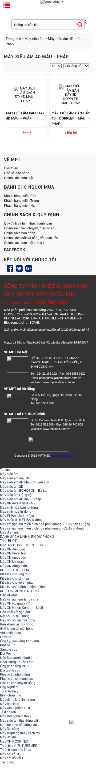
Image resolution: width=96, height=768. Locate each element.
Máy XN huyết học (13, 553)
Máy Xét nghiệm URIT (16, 708)
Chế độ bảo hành (16, 173)
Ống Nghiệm (9, 687)
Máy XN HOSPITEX (14, 741)
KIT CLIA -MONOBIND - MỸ (19, 591)
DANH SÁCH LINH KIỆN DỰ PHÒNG (27, 537)
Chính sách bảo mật (18, 178)
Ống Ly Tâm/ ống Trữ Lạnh (19, 641)
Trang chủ (13, 39)
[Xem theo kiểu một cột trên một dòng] (12, 66)
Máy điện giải (9, 532)
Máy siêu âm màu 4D (15, 478)
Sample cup (8, 649)
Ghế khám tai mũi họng (17, 629)
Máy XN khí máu (12, 562)
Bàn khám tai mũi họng (16, 624)
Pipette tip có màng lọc (16, 679)
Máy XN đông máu (13, 566)
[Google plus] (28, 269)
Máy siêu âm (9, 474)
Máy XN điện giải (12, 549)
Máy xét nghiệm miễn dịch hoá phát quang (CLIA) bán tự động (45, 524)
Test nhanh (8, 712)
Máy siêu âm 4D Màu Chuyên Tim (24, 482)
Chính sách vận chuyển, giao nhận (29, 228)
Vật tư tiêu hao (10, 633)
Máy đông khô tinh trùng (17, 700)
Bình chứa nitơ (10, 695)
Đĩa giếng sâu (10, 670)
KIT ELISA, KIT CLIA (14, 570)
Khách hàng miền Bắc (20, 196)
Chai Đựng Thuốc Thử (16, 662)
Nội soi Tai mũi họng (15, 616)
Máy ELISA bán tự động (17, 516)
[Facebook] (10, 269)
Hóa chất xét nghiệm (15, 612)
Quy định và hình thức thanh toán (28, 223)
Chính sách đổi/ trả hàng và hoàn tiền (31, 238)
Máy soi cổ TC (10, 754)
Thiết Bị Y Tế (9, 541)
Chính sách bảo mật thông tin (25, 243)
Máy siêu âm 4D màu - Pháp (20, 499)
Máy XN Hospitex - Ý (15, 603)
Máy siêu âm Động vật (16, 495)
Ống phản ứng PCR (14, 666)
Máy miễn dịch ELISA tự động (21, 520)
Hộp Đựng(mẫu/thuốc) (16, 658)
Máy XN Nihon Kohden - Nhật (21, 608)
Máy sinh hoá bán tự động (19, 507)
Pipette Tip (7, 645)
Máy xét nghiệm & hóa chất (19, 599)
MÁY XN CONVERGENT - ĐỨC (23, 545)
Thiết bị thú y (9, 691)
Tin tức (5, 470)
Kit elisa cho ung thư (15, 574)
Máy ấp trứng (9, 729)
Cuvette (5, 637)
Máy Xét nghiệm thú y (15, 716)
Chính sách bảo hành (19, 233)
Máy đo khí (8, 737)
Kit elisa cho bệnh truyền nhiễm (23, 587)
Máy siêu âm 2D (11, 487)
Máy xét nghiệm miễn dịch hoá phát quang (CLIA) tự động (42, 528)
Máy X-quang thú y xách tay (20, 733)
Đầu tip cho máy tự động (17, 683)
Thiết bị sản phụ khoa (15, 750)
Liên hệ (25, 132)
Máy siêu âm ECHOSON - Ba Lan (24, 491)
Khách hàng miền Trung (21, 201)
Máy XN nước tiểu (13, 558)
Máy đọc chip (9, 704)
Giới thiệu (11, 168)
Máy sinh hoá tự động (15, 511)
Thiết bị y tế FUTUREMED (19, 746)
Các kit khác (9, 595)
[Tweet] (19, 269)
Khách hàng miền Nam (20, 205)
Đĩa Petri (6, 653)
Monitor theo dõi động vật (18, 725)
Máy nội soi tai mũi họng (17, 620)
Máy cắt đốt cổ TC (13, 758)
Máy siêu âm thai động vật (19, 720)
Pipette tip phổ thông (15, 674)
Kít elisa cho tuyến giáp (17, 582)
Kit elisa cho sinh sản (15, 578)
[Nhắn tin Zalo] (80, 722)
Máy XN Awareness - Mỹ (17, 503)
